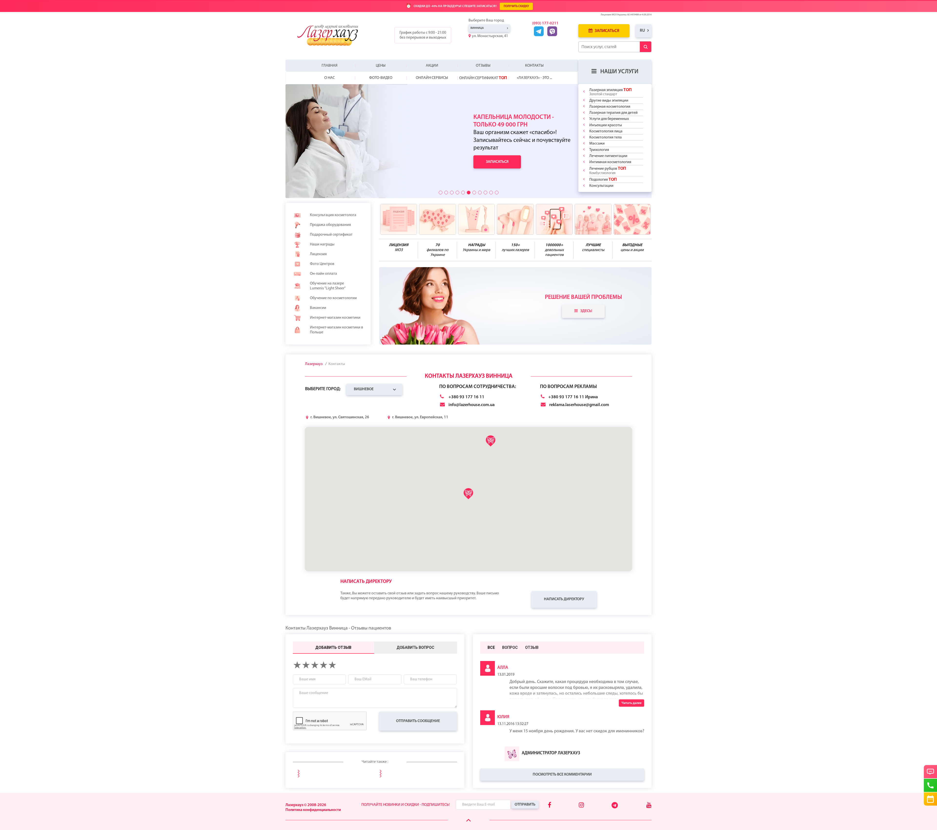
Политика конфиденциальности (313, 810)
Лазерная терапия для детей (613, 113)
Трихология (599, 150)
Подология (603, 179)
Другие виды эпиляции (608, 101)
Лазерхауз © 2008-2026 (305, 805)
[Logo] (331, 35)
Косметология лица (605, 131)
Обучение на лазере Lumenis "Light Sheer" (328, 286)
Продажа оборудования (330, 225)
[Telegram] (615, 807)
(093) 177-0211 (545, 23)
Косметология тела (605, 137)
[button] (440, 192)
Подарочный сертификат (331, 235)
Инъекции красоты (605, 125)
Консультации (601, 186)
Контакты (534, 66)
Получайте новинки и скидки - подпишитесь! (405, 805)
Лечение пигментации (608, 156)
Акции (432, 66)
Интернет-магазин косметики (335, 318)
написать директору (564, 599)
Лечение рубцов (607, 170)
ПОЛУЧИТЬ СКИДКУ (516, 6)
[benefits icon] (398, 219)
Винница (477, 28)
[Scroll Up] (468, 820)
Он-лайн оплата (323, 274)
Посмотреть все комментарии (562, 775)
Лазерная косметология (609, 107)
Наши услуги (619, 72)
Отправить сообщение (418, 721)
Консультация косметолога (333, 215)
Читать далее (631, 703)
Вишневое (364, 389)
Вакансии (318, 308)
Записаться (606, 31)
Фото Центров (322, 264)
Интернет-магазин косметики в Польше (336, 330)
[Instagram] (581, 806)
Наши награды (322, 244)
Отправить (525, 805)
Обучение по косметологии (333, 298)
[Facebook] (549, 806)
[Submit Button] (645, 47)
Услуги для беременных (609, 119)
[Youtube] (649, 806)
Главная (329, 66)
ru (642, 31)
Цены (381, 66)
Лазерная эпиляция (610, 92)
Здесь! (586, 311)
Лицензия (318, 254)
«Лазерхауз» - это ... (534, 78)
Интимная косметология (610, 162)
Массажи (597, 144)
